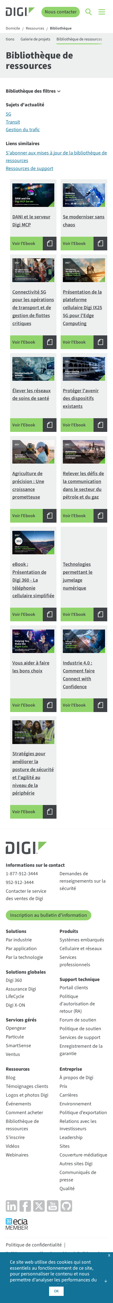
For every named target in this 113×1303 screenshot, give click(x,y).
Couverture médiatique (83, 1155)
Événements (18, 1103)
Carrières (69, 1095)
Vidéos (12, 1146)
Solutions (16, 931)
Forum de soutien (78, 1020)
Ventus (13, 1054)
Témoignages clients (27, 1086)
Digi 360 (14, 980)
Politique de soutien (80, 1028)
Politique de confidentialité (34, 1244)
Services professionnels (75, 961)
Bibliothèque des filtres (31, 91)
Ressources (35, 28)
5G (8, 114)
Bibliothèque (61, 28)
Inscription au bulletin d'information (48, 915)
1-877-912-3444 (22, 873)
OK (56, 1291)
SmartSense (18, 1045)
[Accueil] (20, 12)
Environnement (75, 1103)
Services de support (80, 1037)
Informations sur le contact (35, 865)
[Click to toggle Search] (89, 12)
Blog (10, 1077)
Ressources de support (29, 168)
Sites (65, 1146)
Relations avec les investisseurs (78, 1125)
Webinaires (17, 1155)
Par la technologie (24, 957)
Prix (63, 1086)
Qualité (67, 1188)
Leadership (71, 1137)
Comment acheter (24, 1112)
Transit (13, 122)
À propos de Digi (76, 1077)
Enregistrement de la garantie (81, 1050)
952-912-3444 (20, 882)
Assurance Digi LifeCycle (21, 993)
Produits (69, 931)
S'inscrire (15, 1137)
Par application (21, 948)
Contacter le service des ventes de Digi (26, 895)
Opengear (16, 1028)
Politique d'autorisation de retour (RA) (77, 1004)
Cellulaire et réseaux (81, 948)
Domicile (13, 28)
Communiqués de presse (78, 1176)
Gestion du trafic (23, 129)
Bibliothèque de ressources (79, 39)
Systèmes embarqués (82, 939)
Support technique (80, 979)
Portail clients (74, 987)
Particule (15, 1036)
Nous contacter (61, 11)
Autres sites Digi (76, 1163)
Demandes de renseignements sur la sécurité (83, 881)
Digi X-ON (15, 1005)
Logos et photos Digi (27, 1095)
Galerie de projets (35, 39)
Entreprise (71, 1069)
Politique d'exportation (83, 1112)
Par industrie (19, 939)
